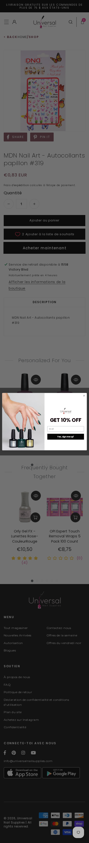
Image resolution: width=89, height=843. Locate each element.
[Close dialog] (84, 395)
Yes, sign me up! (65, 436)
